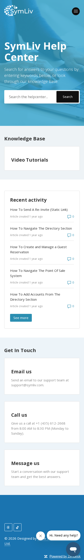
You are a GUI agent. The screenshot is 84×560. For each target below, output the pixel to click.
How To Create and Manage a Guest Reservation (38, 249)
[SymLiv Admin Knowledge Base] (19, 15)
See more (22, 317)
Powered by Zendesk (65, 556)
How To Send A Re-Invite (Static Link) (39, 209)
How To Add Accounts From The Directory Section (35, 297)
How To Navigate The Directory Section (41, 228)
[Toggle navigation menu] (76, 11)
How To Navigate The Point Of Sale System (37, 273)
